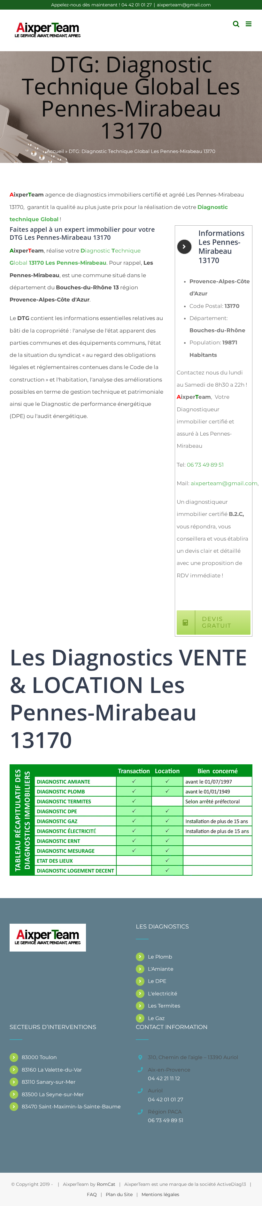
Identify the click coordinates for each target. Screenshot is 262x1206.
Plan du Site (119, 1194)
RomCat (106, 1184)
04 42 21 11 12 (164, 1078)
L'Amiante (160, 969)
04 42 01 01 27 (165, 1100)
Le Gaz (156, 1018)
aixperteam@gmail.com (184, 5)
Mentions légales (160, 1194)
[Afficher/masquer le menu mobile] (249, 23)
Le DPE (157, 981)
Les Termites (164, 1006)
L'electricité (162, 994)
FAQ (92, 1194)
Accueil (55, 151)
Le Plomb (160, 957)
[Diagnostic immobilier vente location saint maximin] (131, 767)
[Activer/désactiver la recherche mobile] (236, 23)
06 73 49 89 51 (205, 465)
